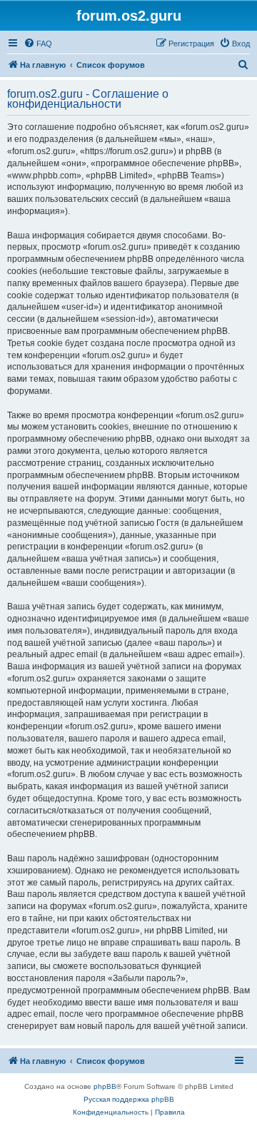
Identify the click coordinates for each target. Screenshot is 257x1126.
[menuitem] (38, 43)
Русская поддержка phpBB (129, 1099)
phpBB (105, 1086)
